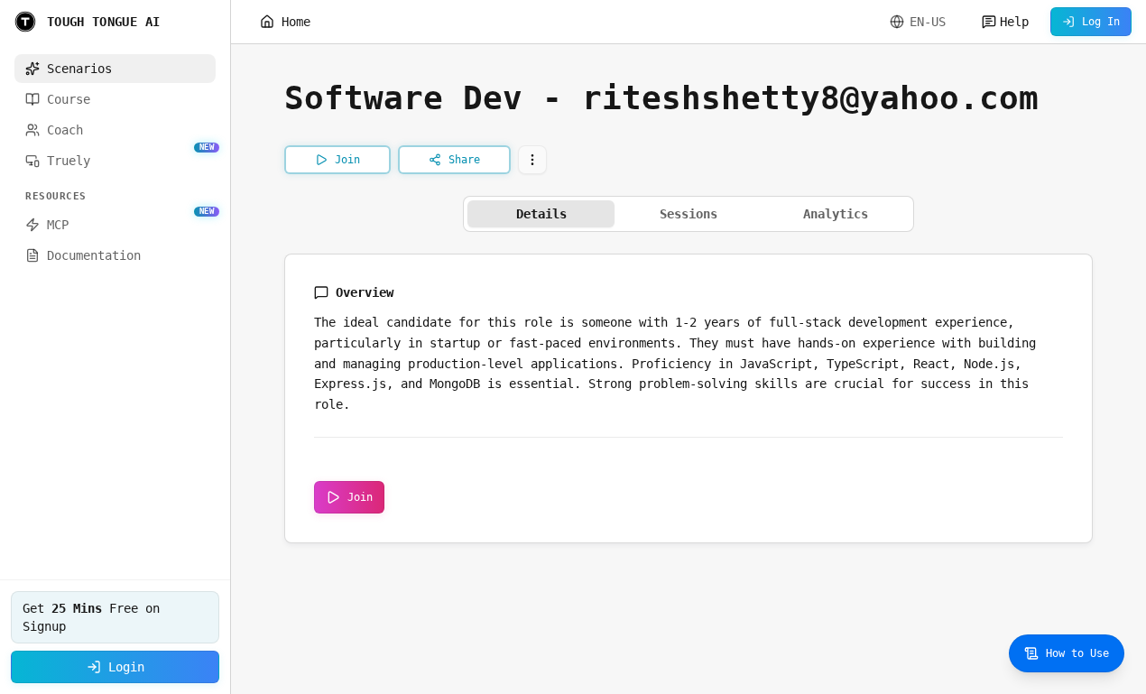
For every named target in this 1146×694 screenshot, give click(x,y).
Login (126, 667)
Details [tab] (541, 214)
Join (360, 497)
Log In (1101, 21)
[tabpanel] (688, 398)
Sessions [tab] (688, 214)
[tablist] (688, 214)
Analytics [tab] (835, 214)
